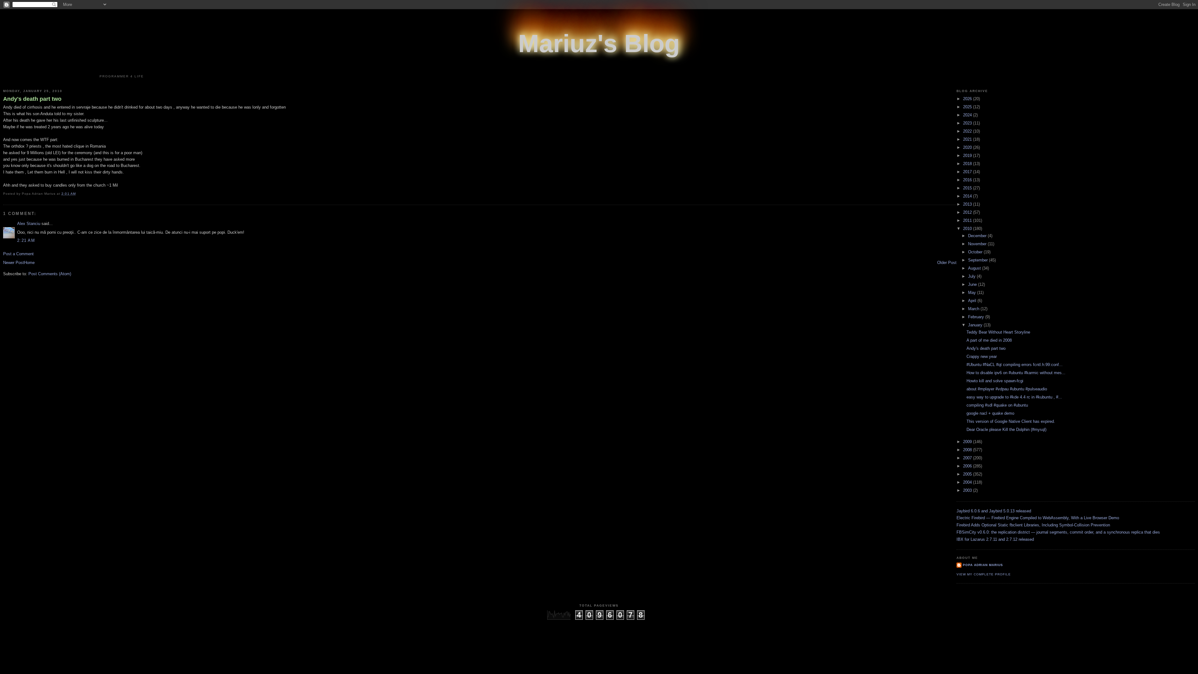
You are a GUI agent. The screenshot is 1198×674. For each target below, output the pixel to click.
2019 (968, 155)
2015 (968, 188)
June (973, 284)
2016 (968, 180)
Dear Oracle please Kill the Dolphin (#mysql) (1006, 429)
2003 (968, 490)
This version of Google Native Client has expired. (1011, 421)
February (976, 317)
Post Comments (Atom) (49, 273)
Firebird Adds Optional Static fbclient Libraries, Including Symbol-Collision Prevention (1033, 525)
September (978, 260)
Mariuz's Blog (599, 43)
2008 (968, 449)
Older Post (947, 262)
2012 (968, 212)
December (978, 235)
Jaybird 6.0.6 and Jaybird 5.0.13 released (994, 511)
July (972, 276)
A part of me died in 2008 (989, 340)
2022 (968, 131)
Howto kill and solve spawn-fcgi (995, 381)
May (972, 292)
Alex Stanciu (28, 223)
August (975, 268)
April (972, 300)
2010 (968, 228)
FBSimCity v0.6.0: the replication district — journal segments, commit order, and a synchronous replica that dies (1058, 532)
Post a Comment (18, 254)
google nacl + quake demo (990, 413)
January (976, 325)
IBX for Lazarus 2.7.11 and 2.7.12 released (995, 539)
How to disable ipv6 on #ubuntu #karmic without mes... (1016, 372)
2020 (968, 147)
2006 (968, 466)
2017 (968, 171)
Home (29, 262)
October (976, 252)
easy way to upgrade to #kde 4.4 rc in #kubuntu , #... (1014, 397)
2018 (968, 163)
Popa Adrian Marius (983, 565)
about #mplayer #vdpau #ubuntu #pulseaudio (1007, 389)
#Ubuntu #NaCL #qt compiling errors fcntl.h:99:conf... (1015, 364)
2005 (968, 474)
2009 (968, 441)
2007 (968, 458)
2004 (968, 482)
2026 (968, 98)
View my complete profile (984, 574)
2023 (968, 123)
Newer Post (13, 262)
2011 (968, 220)
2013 (968, 204)
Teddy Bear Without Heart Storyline (998, 332)
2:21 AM (26, 240)
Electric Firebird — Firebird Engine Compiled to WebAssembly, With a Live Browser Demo (1038, 517)
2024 (968, 115)
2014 (968, 196)
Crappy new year (982, 356)
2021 (968, 139)
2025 (968, 107)
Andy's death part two (32, 99)
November (978, 244)
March (974, 308)
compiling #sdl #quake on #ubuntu (997, 405)
